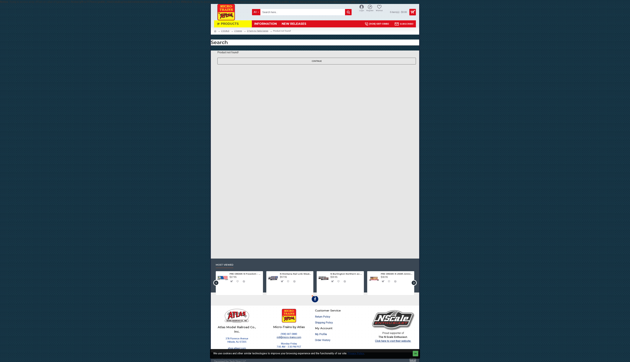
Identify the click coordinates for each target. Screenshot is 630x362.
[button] (216, 283)
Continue (317, 61)
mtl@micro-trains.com (289, 337)
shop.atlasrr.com (237, 348)
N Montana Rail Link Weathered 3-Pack (296, 273)
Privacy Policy (356, 353)
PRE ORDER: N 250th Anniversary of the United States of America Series (397, 273)
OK (415, 353)
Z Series (238, 31)
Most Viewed (224, 264)
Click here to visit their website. (393, 340)
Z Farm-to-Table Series (257, 31)
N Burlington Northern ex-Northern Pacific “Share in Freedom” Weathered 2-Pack (346, 273)
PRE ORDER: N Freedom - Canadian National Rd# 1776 (246, 273)
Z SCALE (225, 31)
